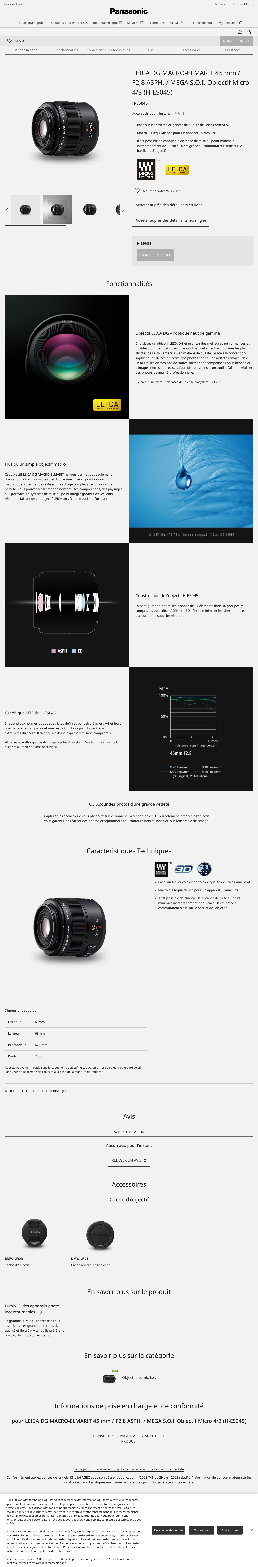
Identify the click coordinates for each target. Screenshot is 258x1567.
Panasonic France (14, 4)
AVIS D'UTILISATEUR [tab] (129, 1132)
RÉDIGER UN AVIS (127, 1160)
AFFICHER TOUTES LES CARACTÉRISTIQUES (37, 1091)
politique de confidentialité (56, 1551)
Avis (151, 50)
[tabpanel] (129, 1155)
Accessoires (192, 50)
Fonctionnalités (66, 50)
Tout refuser (201, 1530)
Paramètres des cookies (168, 1530)
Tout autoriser (230, 1530)
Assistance (233, 50)
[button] (25, 209)
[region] (129, 1530)
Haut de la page (25, 50)
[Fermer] (251, 1530)
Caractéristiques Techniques (108, 50)
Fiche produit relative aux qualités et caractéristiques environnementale (129, 1469)
